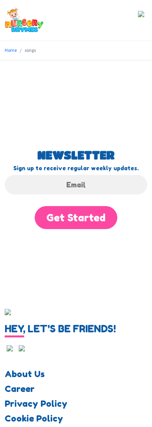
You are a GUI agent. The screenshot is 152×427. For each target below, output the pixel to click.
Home (11, 50)
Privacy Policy (36, 404)
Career (20, 389)
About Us (25, 374)
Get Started (76, 218)
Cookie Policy (34, 418)
